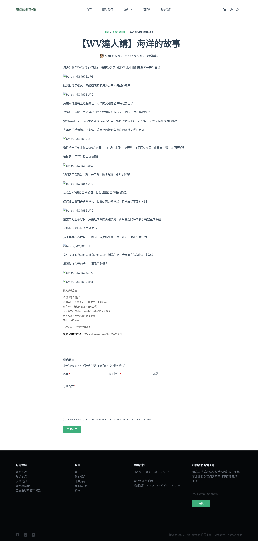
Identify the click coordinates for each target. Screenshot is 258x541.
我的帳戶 (80, 476)
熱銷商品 (21, 476)
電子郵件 (114, 373)
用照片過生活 (152, 55)
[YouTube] (33, 535)
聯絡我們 (166, 9)
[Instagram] (25, 535)
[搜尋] (237, 9)
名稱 (66, 373)
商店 (126, 9)
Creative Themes (225, 534)
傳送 (201, 503)
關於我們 (107, 9)
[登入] (231, 9)
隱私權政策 (23, 486)
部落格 (146, 9)
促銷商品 (21, 481)
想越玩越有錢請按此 (73, 334)
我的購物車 (82, 486)
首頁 (89, 9)
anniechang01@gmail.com (163, 485)
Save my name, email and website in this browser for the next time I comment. (111, 419)
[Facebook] (17, 535)
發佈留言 (72, 429)
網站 (155, 373)
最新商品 (21, 472)
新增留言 (69, 386)
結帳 (77, 490)
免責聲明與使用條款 (28, 490)
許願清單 (80, 481)
